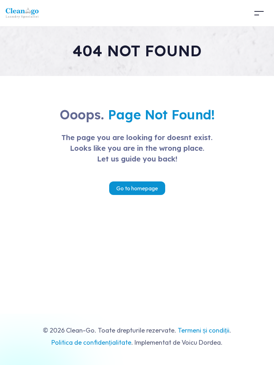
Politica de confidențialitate (91, 342)
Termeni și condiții (203, 330)
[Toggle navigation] (259, 13)
